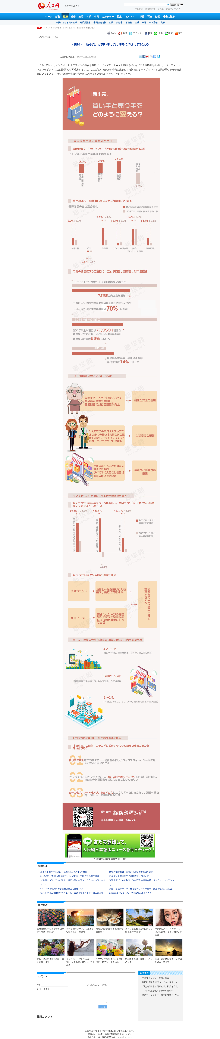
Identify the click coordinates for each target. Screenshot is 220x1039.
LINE (160, 33)
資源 (163, 22)
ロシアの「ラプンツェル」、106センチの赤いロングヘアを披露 (80, 962)
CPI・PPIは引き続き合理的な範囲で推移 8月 (62, 889)
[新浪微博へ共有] (147, 56)
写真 (149, 16)
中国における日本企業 (66, 22)
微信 (170, 33)
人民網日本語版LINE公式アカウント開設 (110, 859)
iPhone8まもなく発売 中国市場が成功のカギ (130, 893)
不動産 (129, 22)
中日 (96, 16)
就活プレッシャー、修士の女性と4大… (160, 995)
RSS (180, 33)
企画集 (160, 9)
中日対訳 (139, 9)
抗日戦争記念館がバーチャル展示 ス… (161, 982)
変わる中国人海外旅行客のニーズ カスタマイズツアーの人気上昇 (71, 893)
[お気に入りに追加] (158, 56)
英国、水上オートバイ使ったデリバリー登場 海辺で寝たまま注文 (140, 889)
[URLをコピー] (151, 56)
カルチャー (108, 16)
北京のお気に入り (174, 9)
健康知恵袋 (150, 9)
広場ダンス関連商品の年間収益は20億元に (129, 876)
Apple (113, 33)
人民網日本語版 (44, 37)
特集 (119, 16)
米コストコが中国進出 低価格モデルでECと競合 (63, 872)
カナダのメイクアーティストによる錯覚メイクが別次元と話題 (168, 932)
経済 (65, 16)
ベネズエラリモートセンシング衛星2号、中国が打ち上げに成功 (69, 28)
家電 (144, 22)
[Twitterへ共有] (140, 56)
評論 (142, 16)
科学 (88, 16)
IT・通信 (153, 22)
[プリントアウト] (154, 56)
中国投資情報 (100, 22)
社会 (73, 16)
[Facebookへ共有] (143, 56)
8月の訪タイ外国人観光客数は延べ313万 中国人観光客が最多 (69, 876)
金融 (137, 22)
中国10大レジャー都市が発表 (155, 978)
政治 (81, 16)
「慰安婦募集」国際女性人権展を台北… (161, 986)
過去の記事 (169, 16)
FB (150, 33)
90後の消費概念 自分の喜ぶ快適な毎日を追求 (131, 872)
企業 (111, 22)
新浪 (125, 33)
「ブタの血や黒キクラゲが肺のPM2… (159, 991)
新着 (57, 16)
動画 (157, 16)
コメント (129, 16)
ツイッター (138, 33)
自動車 (119, 22)
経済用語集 (85, 22)
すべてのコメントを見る (97, 985)
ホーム (48, 16)
